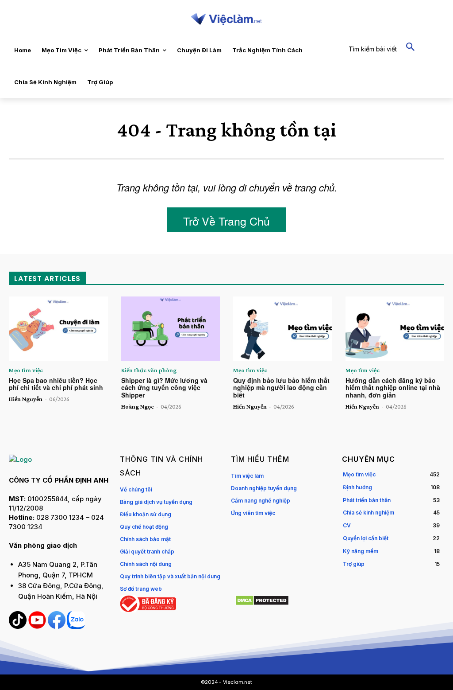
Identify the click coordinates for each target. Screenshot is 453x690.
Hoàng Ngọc (137, 406)
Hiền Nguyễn (25, 398)
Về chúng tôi (136, 489)
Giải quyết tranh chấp (147, 551)
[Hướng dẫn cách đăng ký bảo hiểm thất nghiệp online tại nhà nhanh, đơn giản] (395, 328)
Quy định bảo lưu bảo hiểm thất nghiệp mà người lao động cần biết (281, 388)
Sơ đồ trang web (141, 588)
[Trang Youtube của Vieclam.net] (38, 626)
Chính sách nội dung (146, 564)
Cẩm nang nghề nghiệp (260, 500)
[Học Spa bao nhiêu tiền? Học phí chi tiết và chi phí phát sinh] (58, 328)
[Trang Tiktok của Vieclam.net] (18, 626)
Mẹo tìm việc (26, 370)
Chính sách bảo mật (145, 539)
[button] (386, 47)
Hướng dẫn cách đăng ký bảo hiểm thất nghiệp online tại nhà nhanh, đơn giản (393, 388)
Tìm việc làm (247, 475)
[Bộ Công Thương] (148, 610)
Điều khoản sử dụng (145, 514)
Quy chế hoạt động (144, 526)
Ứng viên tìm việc (253, 513)
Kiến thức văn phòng (149, 370)
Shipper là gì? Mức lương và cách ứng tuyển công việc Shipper (164, 388)
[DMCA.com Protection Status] (262, 603)
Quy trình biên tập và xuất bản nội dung (170, 576)
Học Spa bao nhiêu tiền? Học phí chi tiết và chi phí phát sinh (56, 384)
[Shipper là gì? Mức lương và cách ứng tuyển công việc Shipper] (170, 328)
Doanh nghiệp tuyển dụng (264, 488)
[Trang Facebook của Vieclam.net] (57, 626)
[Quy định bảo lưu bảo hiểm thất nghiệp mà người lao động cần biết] (282, 328)
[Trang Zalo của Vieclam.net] (76, 626)
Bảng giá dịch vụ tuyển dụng (156, 502)
